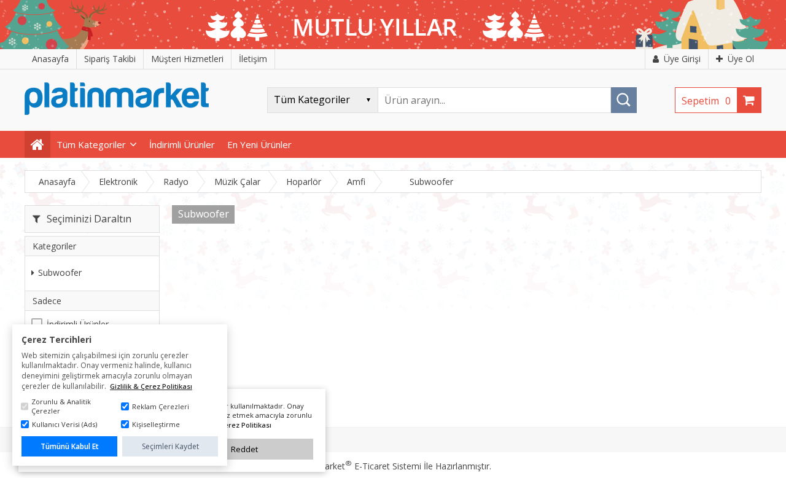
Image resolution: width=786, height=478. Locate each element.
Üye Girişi (682, 59)
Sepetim (706, 101)
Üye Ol (741, 59)
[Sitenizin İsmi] (117, 111)
